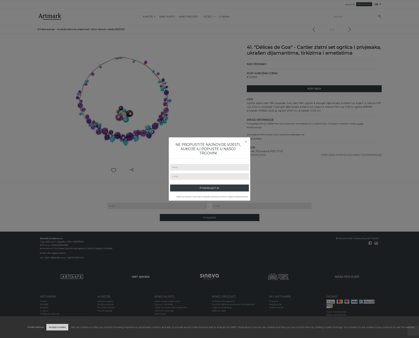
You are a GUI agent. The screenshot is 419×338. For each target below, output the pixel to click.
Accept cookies (57, 327)
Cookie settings (35, 327)
